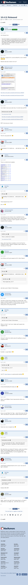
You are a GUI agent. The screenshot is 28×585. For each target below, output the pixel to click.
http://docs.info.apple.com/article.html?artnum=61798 (12, 95)
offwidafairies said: (5, 480)
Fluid (1, 575)
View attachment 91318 (6, 114)
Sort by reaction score (18, 19)
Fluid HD (4, 575)
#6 (26, 145)
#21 (26, 424)
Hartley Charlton (4, 557)
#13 (26, 298)
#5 (26, 133)
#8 (26, 190)
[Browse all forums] (23, 5)
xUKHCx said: (4, 234)
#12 (26, 268)
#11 (26, 255)
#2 (26, 55)
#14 (26, 314)
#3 (26, 71)
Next (14, 24)
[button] (1, 2)
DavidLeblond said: (5, 440)
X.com (4, 546)
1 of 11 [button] (10, 24)
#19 (26, 396)
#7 (26, 159)
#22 (26, 437)
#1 (26, 32)
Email (2, 546)
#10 (26, 231)
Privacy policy (3, 573)
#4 (26, 105)
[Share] (25, 33)
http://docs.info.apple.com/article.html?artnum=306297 (12, 92)
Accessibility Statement (11, 573)
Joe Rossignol (16, 548)
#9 (26, 214)
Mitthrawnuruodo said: (6, 111)
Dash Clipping (8, 374)
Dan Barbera (3, 561)
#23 (26, 463)
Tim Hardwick (16, 552)
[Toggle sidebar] (26, 5)
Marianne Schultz (17, 557)
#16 (26, 349)
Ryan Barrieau (16, 561)
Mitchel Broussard (4, 552)
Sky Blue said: (6, 279)
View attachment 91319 (6, 239)
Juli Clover (3, 548)
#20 (26, 410)
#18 (26, 384)
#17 (26, 362)
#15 (26, 335)
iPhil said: (4, 193)
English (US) (24, 574)
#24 (26, 477)
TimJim (3, 19)
